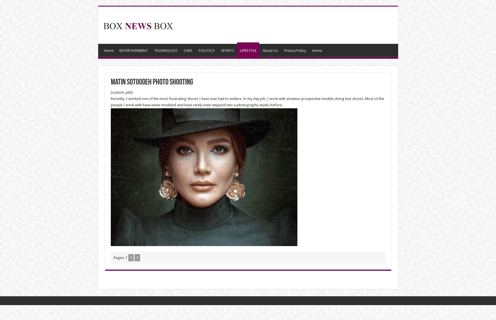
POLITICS (207, 50)
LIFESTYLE (248, 50)
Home (109, 50)
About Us (270, 50)
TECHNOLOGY (165, 50)
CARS (188, 50)
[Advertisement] (289, 25)
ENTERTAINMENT (133, 50)
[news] (138, 25)
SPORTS (227, 50)
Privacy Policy (295, 50)
